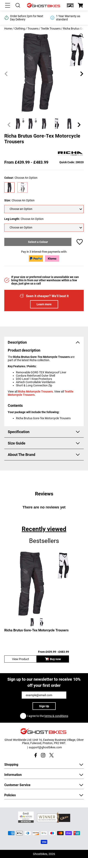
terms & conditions (56, 716)
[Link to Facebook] (35, 755)
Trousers (32, 28)
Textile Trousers (51, 28)
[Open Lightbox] (80, 33)
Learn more (44, 304)
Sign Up (44, 706)
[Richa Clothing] (71, 154)
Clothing (19, 28)
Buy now (55, 659)
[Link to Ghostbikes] (44, 5)
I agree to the (47, 716)
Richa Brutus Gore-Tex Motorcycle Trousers (36, 630)
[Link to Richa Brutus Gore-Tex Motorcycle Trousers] (36, 584)
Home (8, 28)
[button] (70, 5)
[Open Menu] (7, 5)
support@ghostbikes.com (45, 747)
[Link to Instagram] (43, 755)
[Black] (9, 187)
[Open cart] (80, 5)
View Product (20, 659)
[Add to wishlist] (80, 242)
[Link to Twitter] (51, 755)
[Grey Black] (22, 187)
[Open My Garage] (70, 5)
